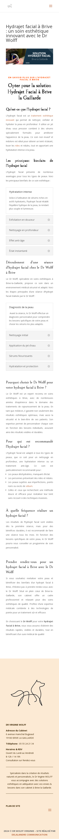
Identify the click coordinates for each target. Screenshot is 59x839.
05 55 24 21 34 (26, 743)
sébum (29, 486)
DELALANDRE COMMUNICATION (29, 834)
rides (18, 145)
